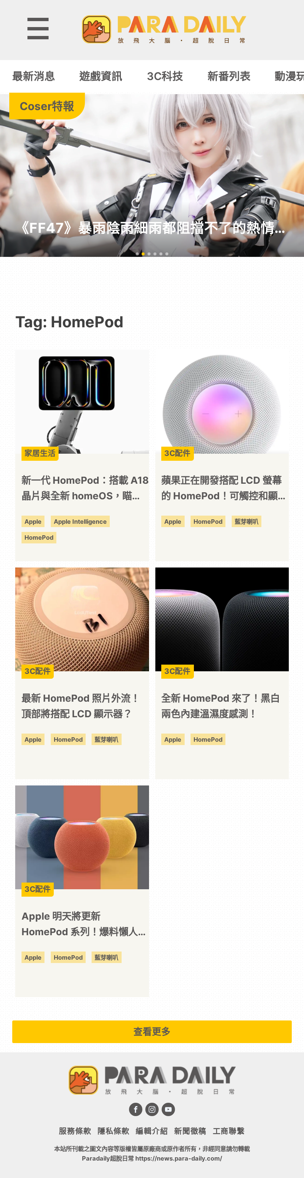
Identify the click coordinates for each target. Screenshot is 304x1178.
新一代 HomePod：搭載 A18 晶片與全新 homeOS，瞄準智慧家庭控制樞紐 (85, 489)
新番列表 (229, 76)
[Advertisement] (152, 279)
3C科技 (165, 76)
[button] (137, 253)
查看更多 (152, 1031)
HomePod (38, 537)
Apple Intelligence (80, 521)
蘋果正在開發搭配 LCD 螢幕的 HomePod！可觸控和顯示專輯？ (224, 489)
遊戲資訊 (100, 76)
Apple (33, 521)
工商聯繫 (229, 1131)
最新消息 (33, 76)
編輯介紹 (152, 1131)
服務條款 (75, 1131)
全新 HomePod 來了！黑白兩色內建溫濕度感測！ (220, 706)
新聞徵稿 (190, 1131)
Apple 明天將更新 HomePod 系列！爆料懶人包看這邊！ (85, 925)
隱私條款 (114, 1131)
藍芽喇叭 (246, 521)
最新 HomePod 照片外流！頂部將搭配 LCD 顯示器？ (81, 706)
